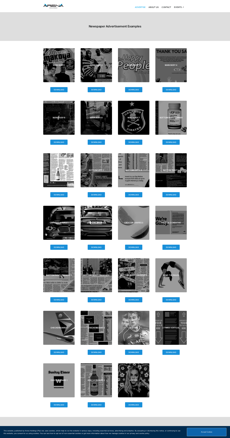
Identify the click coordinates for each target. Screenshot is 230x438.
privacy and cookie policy (139, 433)
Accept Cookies (206, 432)
